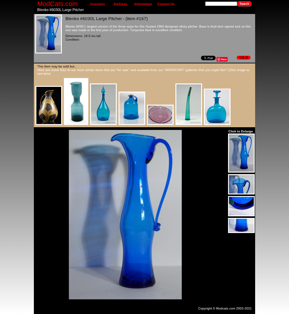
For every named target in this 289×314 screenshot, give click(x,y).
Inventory (97, 4)
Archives (120, 4)
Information (143, 4)
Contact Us (166, 4)
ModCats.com (57, 3)
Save (224, 59)
